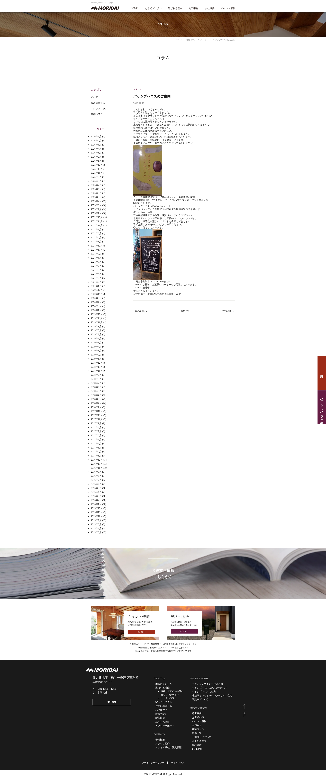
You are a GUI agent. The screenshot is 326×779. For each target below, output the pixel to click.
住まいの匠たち (163, 706)
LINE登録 (197, 749)
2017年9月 (96, 423)
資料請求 (322, 373)
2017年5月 (96, 439)
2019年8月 (96, 330)
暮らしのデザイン (170, 694)
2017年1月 (96, 455)
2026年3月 (96, 152)
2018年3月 (96, 399)
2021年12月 (97, 245)
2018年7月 (96, 383)
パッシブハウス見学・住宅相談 (321, 407)
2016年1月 (96, 504)
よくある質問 (199, 741)
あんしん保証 (162, 722)
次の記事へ (227, 311)
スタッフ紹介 (162, 743)
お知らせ (197, 725)
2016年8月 (96, 476)
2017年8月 (96, 427)
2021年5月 (96, 270)
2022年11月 (97, 221)
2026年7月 (96, 140)
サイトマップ (177, 762)
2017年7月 (96, 431)
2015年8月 (96, 524)
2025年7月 (96, 185)
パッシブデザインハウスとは (207, 684)
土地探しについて (201, 737)
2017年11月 (97, 415)
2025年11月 (97, 169)
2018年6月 (96, 387)
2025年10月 (97, 173)
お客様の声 (198, 717)
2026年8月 (96, 136)
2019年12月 (97, 314)
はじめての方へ (153, 8)
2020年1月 (96, 310)
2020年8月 (96, 298)
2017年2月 (96, 451)
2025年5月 (96, 193)
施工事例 (193, 8)
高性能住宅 (161, 710)
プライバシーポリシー (153, 762)
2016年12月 (97, 460)
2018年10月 (97, 371)
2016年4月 (96, 492)
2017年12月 (97, 411)
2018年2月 (96, 403)
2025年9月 (96, 177)
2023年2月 (96, 209)
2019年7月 (96, 334)
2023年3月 (96, 205)
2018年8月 (96, 379)
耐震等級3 (160, 714)
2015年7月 (96, 528)
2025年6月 (96, 189)
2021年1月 (96, 286)
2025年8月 (96, 181)
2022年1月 (96, 241)
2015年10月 (97, 516)
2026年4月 (96, 149)
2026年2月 (96, 156)
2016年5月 (96, 488)
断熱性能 (160, 718)
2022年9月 (96, 229)
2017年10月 (97, 419)
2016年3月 (96, 496)
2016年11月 (97, 464)
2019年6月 (96, 338)
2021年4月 (96, 274)
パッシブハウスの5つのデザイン (209, 687)
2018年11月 (97, 367)
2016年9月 (96, 472)
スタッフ (137, 89)
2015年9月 (96, 520)
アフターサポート (164, 726)
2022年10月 (97, 225)
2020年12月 (97, 290)
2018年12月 (97, 363)
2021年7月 (96, 262)
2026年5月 (96, 144)
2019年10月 (97, 322)
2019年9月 (96, 326)
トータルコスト (168, 698)
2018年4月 (96, 395)
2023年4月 (96, 201)
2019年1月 (96, 359)
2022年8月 (96, 233)
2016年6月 (96, 484)
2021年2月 (96, 282)
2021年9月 (96, 253)
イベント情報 (228, 8)
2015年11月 (97, 512)
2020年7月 (96, 302)
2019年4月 (96, 346)
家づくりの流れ (163, 702)
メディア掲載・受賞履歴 (168, 747)
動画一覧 (197, 733)
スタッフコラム (99, 108)
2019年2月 (96, 354)
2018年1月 (96, 407)
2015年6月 (96, 532)
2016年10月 (97, 468)
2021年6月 (96, 266)
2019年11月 (97, 318)
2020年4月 (96, 306)
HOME (134, 8)
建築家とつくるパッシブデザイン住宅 (212, 695)
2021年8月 (96, 257)
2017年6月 (96, 435)
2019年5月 (96, 342)
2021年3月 (96, 278)
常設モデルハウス (201, 699)
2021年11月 (97, 250)
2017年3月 (96, 447)
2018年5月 (96, 391)
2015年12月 (97, 508)
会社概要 (209, 8)
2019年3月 (96, 350)
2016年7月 (96, 480)
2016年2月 (96, 500)
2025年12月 (97, 165)
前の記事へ (141, 311)
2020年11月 (97, 294)
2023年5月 (96, 197)
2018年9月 (96, 375)
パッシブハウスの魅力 (204, 691)
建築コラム (97, 114)
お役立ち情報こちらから (163, 573)
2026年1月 (96, 161)
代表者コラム (98, 103)
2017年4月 (96, 443)
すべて (94, 97)
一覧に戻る (184, 311)
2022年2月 (96, 237)
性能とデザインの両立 (172, 691)
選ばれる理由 (175, 8)
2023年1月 (96, 213)
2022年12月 (97, 217)
